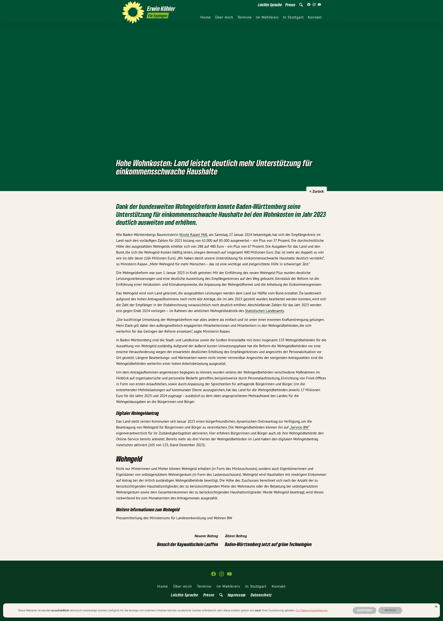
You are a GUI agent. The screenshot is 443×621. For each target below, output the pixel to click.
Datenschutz (261, 594)
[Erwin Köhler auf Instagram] (314, 5)
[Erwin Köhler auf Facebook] (308, 5)
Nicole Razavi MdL (193, 234)
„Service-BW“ (299, 427)
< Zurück (316, 191)
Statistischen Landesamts (264, 310)
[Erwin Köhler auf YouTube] (319, 5)
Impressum (237, 594)
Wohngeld (171, 509)
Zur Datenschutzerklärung (312, 610)
